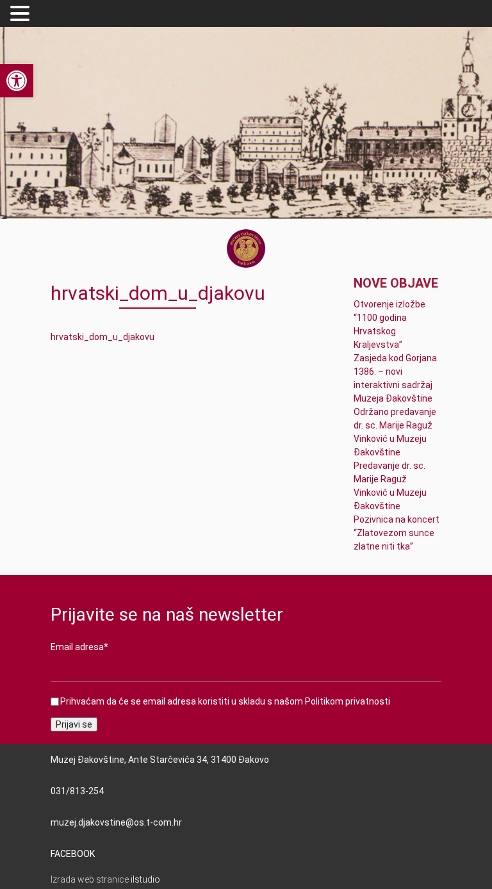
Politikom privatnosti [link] (347, 701)
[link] (16, 80)
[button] (21, 14)
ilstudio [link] (145, 879)
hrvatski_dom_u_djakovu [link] (102, 337)
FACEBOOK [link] (73, 854)
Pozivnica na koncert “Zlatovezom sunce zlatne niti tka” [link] (396, 532)
